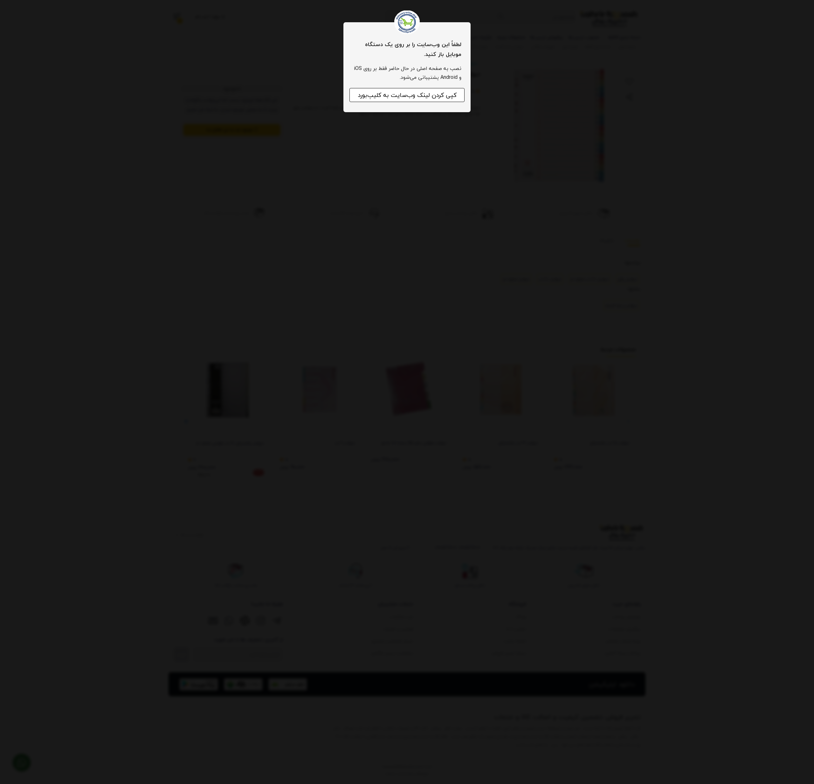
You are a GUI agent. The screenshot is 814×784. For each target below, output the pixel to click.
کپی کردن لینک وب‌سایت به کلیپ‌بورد (407, 95)
